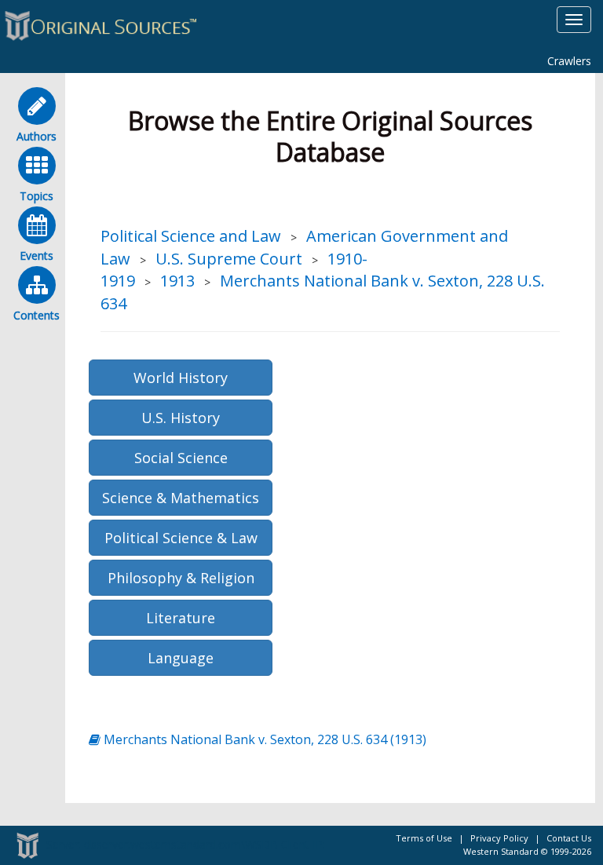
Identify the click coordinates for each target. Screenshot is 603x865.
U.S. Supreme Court (228, 258)
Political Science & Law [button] (181, 537)
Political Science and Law (190, 235)
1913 (177, 280)
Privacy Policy (499, 838)
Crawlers (569, 60)
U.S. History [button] (180, 417)
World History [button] (180, 377)
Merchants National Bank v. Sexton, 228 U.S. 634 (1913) (263, 739)
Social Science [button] (181, 457)
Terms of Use (424, 838)
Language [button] (181, 657)
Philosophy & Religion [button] (181, 577)
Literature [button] (180, 617)
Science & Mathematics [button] (180, 497)
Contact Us (568, 838)
